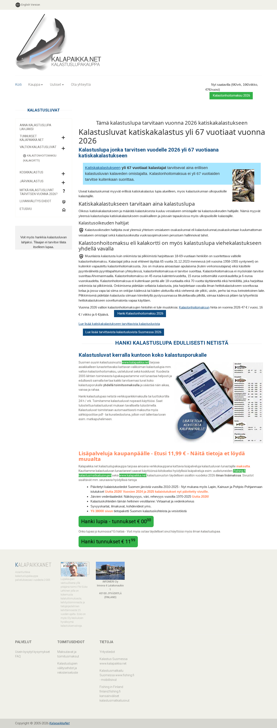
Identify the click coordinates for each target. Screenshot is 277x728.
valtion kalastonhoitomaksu (97, 371)
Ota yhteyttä (81, 84)
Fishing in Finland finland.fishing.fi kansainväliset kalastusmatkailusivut (114, 693)
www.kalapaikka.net (135, 362)
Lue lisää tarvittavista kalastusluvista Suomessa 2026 (123, 332)
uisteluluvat (125, 371)
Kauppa (34, 84)
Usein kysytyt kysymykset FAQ (32, 654)
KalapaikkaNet (59, 723)
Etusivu (26, 209)
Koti (18, 84)
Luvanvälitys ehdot (35, 201)
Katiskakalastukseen (103, 168)
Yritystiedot (107, 652)
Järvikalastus (31, 181)
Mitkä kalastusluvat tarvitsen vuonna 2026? (39, 192)
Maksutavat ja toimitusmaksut (68, 654)
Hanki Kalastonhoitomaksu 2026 (140, 313)
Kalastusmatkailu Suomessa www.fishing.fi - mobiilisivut (117, 675)
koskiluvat (148, 371)
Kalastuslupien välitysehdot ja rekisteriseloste (67, 668)
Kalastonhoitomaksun (194, 307)
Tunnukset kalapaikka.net (32, 138)
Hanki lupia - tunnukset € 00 (116, 521)
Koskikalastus (31, 172)
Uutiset (55, 84)
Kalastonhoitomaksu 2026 (231, 95)
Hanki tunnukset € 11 (108, 541)
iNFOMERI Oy (110, 581)
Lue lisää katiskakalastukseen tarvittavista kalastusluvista (119, 324)
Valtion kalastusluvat (38, 147)
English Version (30, 4)
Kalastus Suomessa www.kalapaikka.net (113, 661)
